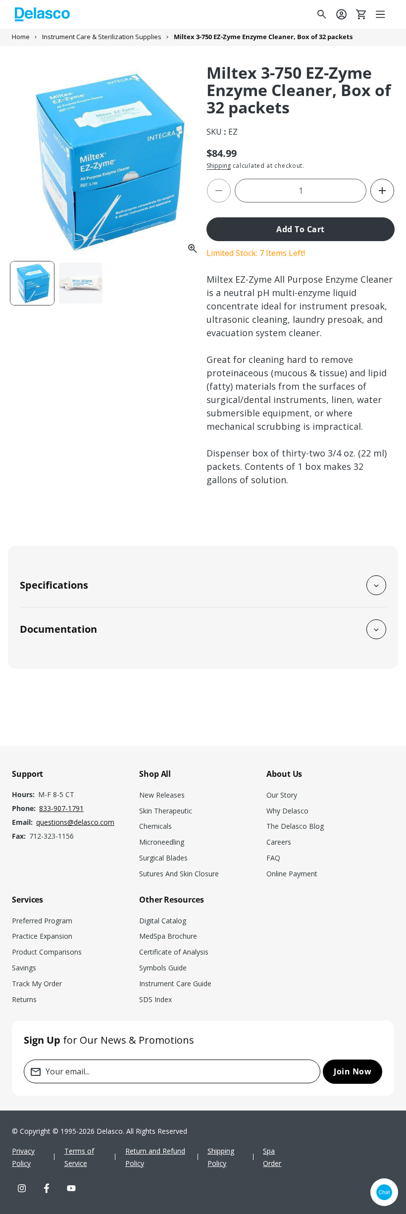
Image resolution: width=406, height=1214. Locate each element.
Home (21, 37)
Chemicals (155, 826)
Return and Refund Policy (155, 1157)
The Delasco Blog (295, 826)
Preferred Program (42, 920)
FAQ (273, 857)
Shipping (218, 165)
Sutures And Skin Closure (179, 873)
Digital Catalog (162, 920)
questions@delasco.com (75, 822)
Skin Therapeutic (165, 810)
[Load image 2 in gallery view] (80, 283)
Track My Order (37, 983)
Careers (278, 842)
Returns (24, 999)
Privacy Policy (23, 1157)
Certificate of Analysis (173, 952)
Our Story (281, 795)
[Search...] (322, 14)
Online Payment (291, 873)
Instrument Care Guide (175, 983)
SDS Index (155, 999)
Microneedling (161, 842)
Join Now (352, 1071)
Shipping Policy (220, 1157)
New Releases (162, 795)
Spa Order (272, 1157)
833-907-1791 (61, 808)
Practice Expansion (42, 936)
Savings (24, 967)
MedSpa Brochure (168, 936)
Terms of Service (79, 1157)
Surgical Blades (163, 857)
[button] (381, 14)
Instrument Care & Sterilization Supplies (101, 37)
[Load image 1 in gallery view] (32, 283)
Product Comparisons (47, 952)
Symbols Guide (163, 967)
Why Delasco (287, 810)
